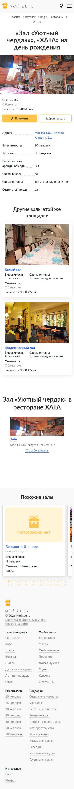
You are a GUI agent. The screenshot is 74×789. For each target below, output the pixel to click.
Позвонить (22, 118)
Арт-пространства (41, 728)
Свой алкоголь (49, 650)
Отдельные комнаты (43, 696)
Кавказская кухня (40, 740)
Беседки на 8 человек (22, 547)
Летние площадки (18, 675)
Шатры (10, 663)
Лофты (10, 650)
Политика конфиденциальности (25, 619)
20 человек (13, 709)
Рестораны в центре (43, 709)
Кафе (8, 644)
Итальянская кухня (42, 753)
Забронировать (55, 118)
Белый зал (13, 270)
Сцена (43, 669)
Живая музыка (49, 663)
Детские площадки (18, 669)
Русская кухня (38, 734)
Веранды (11, 656)
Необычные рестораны (45, 721)
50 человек (13, 728)
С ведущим (46, 682)
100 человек (14, 734)
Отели (9, 682)
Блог (8, 774)
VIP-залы (35, 702)
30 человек (13, 715)
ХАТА (13, 439)
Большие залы (39, 715)
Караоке (44, 675)
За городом (47, 637)
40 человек (13, 721)
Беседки (35, 747)
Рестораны (12, 637)
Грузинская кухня (40, 759)
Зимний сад (15, 551)
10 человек (13, 696)
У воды (44, 644)
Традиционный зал (20, 348)
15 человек (13, 702)
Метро (10, 780)
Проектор (45, 656)
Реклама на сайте (16, 623)
